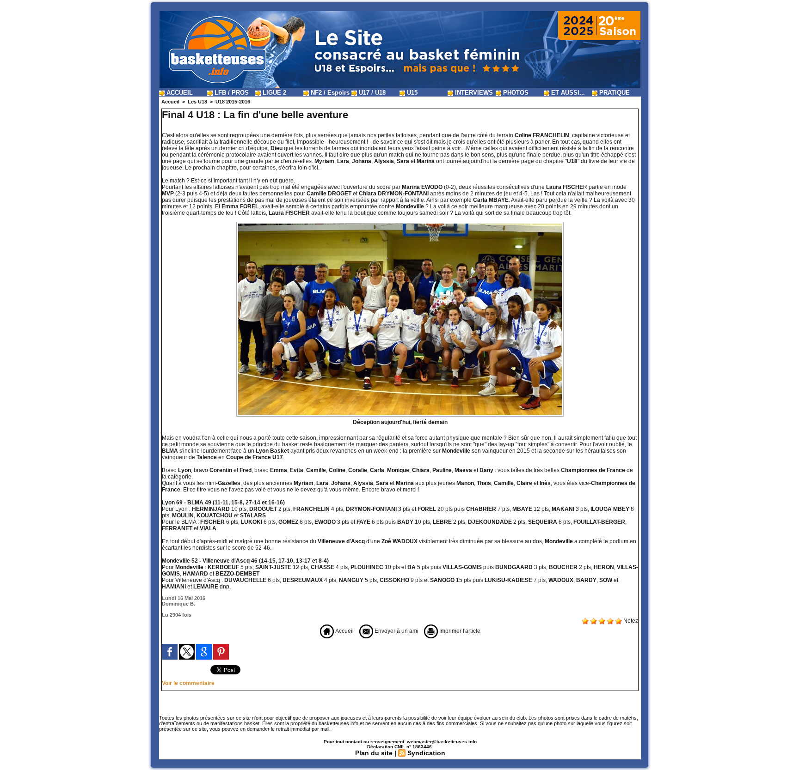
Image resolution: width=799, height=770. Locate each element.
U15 (411, 92)
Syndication (426, 753)
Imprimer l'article (459, 631)
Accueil (170, 101)
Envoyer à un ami (395, 631)
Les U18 (197, 101)
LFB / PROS (231, 92)
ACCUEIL (179, 92)
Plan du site (374, 753)
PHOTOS (515, 92)
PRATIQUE (613, 92)
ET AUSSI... (567, 92)
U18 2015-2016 (232, 101)
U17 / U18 (371, 92)
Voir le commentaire (188, 683)
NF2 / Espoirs (329, 92)
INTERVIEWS (473, 92)
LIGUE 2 (273, 92)
